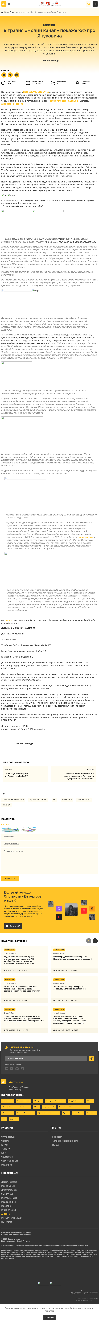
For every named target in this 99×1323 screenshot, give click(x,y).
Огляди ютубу (8, 1137)
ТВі (54, 799)
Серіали (5, 1141)
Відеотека (6, 1206)
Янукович (67, 799)
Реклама (55, 1144)
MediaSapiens (8, 1186)
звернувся (86, 537)
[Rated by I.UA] (43, 1283)
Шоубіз (4, 1144)
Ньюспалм (6, 1221)
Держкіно (14, 1119)
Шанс (36, 1107)
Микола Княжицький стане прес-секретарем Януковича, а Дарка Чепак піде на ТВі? (79, 776)
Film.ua (89, 1101)
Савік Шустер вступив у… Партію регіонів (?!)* (16, 774)
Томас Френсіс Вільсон (64, 101)
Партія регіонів (49, 1107)
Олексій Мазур (49, 60)
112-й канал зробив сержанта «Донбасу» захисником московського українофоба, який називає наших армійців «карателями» (24, 1018)
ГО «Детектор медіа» (11, 1218)
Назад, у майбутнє (36, 92)
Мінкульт (37, 1101)
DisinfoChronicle (9, 1198)
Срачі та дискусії (9, 1160)
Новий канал (84, 799)
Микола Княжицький (13, 799)
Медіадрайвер (8, 1202)
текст (10, 620)
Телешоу (5, 1148)
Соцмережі (7, 1156)
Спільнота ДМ (15, 926)
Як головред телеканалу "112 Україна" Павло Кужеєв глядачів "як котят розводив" (72, 958)
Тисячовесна (8, 1101)
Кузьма (66, 1113)
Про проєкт (56, 1137)
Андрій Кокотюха (76, 1101)
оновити (6, 824)
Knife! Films (91, 1113)
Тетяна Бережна (23, 1101)
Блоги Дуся (9, 12)
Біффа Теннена (12, 104)
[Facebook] (3, 75)
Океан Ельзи (8, 1113)
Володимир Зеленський (55, 1101)
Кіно (3, 1152)
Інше (18, 12)
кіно (4, 1119)
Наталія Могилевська (25, 1113)
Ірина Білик (78, 1113)
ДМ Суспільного (9, 1190)
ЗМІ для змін (7, 1194)
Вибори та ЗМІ (8, 1210)
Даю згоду (49, 1318)
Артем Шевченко (38, 799)
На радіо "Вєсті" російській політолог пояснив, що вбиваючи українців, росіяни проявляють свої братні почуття (22, 989)
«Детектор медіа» (14, 1239)
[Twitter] (10, 75)
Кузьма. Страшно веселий (48, 1113)
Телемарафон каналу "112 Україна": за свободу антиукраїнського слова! (69, 988)
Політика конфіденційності (64, 1141)
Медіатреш (6, 1164)
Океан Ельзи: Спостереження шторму (74, 1107)
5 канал (6, 804)
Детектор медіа (9, 1182)
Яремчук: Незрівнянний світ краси (16, 1107)
